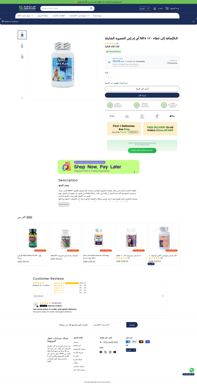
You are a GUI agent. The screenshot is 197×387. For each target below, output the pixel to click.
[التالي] (22, 97)
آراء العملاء (77, 345)
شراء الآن (142, 95)
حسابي (75, 342)
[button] (110, 43)
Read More (64, 204)
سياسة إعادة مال (79, 370)
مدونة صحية (97, 15)
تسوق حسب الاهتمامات (78, 15)
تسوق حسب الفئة (24, 15)
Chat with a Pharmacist (142, 150)
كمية (106, 72)
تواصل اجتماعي (78, 366)
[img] (45, 303)
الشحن (116, 83)
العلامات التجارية (59, 15)
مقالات (75, 363)
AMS (29, 217)
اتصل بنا (76, 356)
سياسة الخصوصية (79, 349)
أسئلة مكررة (77, 359)
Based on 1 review (41, 285)
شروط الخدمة (78, 352)
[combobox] (67, 8)
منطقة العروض (42, 15)
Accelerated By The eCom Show (97, 382)
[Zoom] (63, 64)
